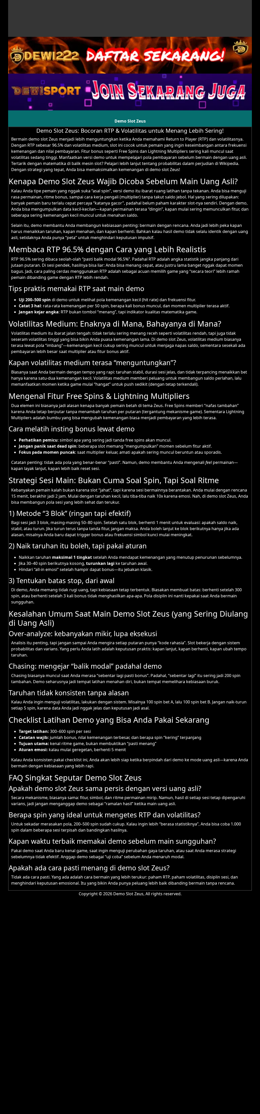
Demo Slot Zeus (130, 121)
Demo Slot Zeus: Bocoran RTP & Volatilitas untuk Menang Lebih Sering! (130, 130)
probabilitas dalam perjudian (186, 163)
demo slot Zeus (43, 139)
